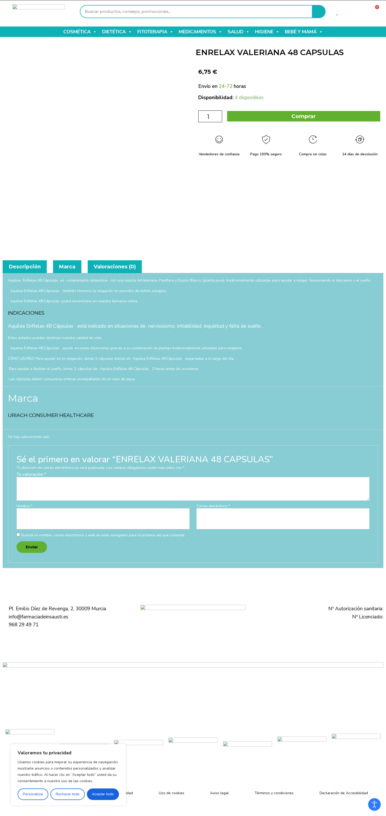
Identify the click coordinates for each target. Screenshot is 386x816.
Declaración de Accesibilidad (344, 793)
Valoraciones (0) (115, 267)
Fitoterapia (152, 32)
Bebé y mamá (301, 32)
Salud (235, 32)
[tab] (25, 266)
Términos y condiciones (274, 793)
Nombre (24, 506)
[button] (94, 32)
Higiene (264, 32)
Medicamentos (197, 32)
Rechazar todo (68, 794)
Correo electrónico (213, 506)
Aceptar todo (103, 794)
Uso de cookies (171, 793)
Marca (67, 267)
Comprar (303, 116)
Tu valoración (31, 474)
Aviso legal (219, 793)
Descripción (25, 267)
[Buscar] (318, 12)
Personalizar (33, 794)
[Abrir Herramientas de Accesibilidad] (374, 804)
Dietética (114, 32)
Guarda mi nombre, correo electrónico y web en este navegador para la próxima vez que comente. (103, 535)
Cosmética (77, 32)
